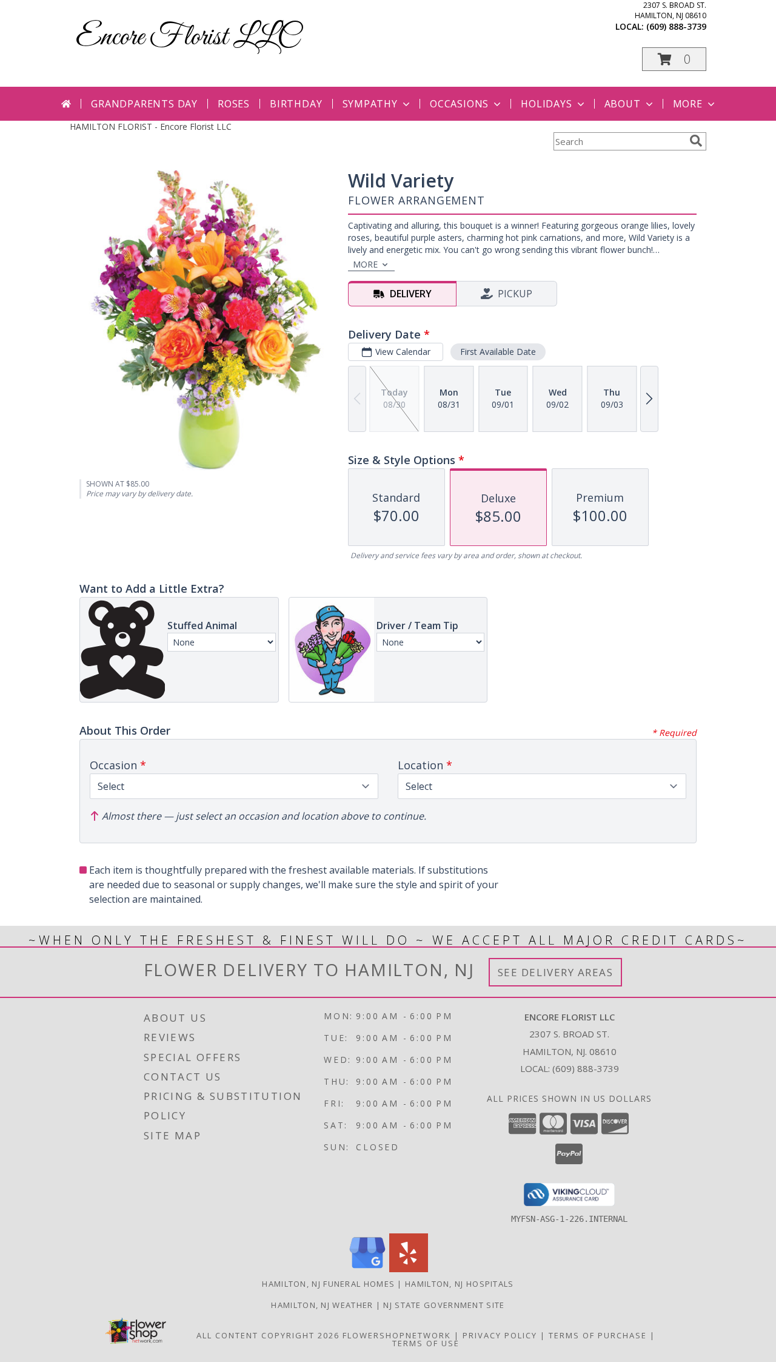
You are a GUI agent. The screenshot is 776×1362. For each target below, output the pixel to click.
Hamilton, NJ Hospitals (459, 1283)
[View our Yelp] (408, 1269)
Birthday (296, 103)
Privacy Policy (500, 1335)
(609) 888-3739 (676, 26)
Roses (234, 103)
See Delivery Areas (556, 972)
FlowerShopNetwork (397, 1335)
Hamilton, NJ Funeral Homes (328, 1283)
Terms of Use (426, 1343)
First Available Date (498, 351)
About (622, 103)
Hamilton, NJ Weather (322, 1305)
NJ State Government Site (443, 1305)
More (688, 103)
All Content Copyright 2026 (268, 1335)
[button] (674, 59)
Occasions (459, 103)
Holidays (546, 103)
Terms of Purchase (598, 1335)
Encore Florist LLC (187, 37)
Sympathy (370, 103)
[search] (696, 140)
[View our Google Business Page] (367, 1269)
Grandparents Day (144, 103)
